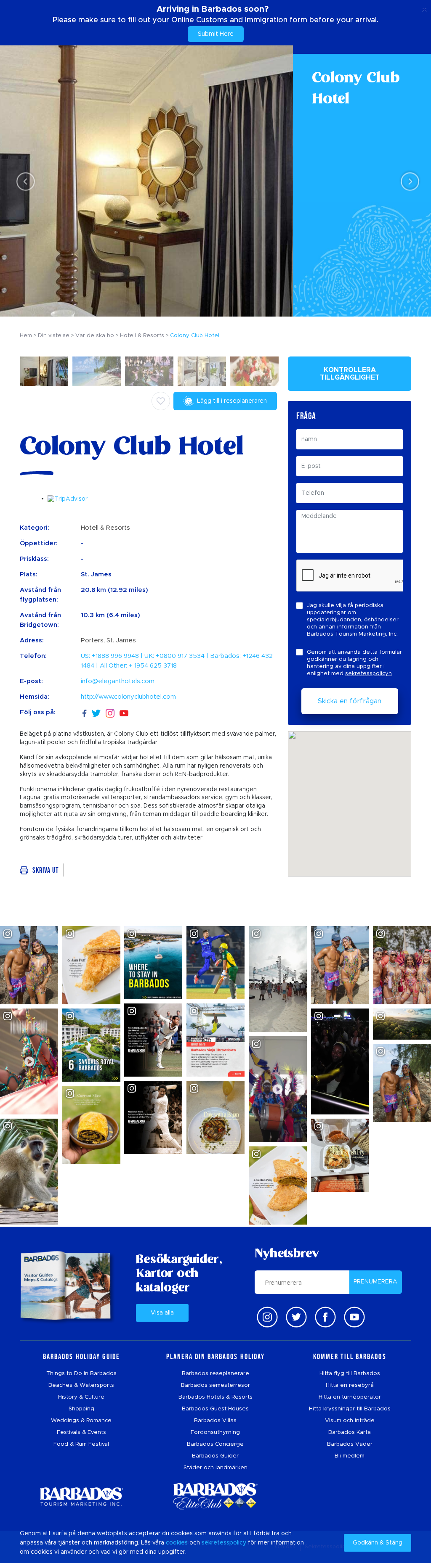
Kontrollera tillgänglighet (350, 374)
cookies (177, 1543)
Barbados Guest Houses (215, 1409)
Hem (26, 335)
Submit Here (216, 34)
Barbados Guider (215, 1456)
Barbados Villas (215, 1420)
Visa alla (162, 1313)
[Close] (424, 8)
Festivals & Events (81, 1432)
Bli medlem (349, 1456)
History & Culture (81, 1397)
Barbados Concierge (215, 1444)
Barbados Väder (349, 1444)
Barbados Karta (349, 1432)
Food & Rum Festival (81, 1444)
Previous (23, 181)
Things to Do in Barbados (81, 1373)
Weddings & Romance (81, 1420)
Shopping (81, 1409)
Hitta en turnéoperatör (350, 1397)
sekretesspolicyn (368, 673)
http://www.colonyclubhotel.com (128, 697)
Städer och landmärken (215, 1468)
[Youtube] (354, 1317)
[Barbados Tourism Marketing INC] (81, 1496)
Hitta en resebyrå (350, 1385)
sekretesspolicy (224, 1543)
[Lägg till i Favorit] (161, 401)
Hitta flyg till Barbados (349, 1373)
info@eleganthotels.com (117, 681)
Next (408, 181)
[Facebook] (84, 712)
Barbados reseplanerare (215, 1373)
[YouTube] (124, 713)
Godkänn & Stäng (377, 1543)
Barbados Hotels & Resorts (215, 1397)
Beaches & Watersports (81, 1385)
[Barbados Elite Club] (215, 1496)
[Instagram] (110, 713)
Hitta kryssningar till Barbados (350, 1409)
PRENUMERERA (375, 1282)
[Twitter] (96, 712)
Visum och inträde (350, 1420)
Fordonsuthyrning (215, 1432)
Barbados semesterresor (215, 1385)
